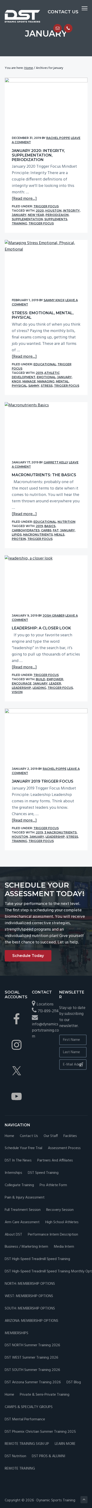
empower (55, 679)
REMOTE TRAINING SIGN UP (27, 1444)
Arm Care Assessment (22, 1222)
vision (17, 692)
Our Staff (51, 1136)
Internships (13, 1173)
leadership (21, 688)
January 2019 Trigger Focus (42, 781)
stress (47, 385)
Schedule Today (28, 955)
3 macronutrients (60, 832)
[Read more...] (24, 198)
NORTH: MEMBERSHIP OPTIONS (30, 1284)
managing (45, 381)
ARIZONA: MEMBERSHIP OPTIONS (31, 1321)
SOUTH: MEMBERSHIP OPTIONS (30, 1309)
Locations (45, 1004)
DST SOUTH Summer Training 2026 (32, 1370)
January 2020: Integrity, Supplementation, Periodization (38, 155)
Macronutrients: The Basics (44, 475)
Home (9, 1136)
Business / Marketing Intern (26, 1247)
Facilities (70, 1136)
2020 (40, 210)
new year (36, 215)
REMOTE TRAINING (20, 1469)
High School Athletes (62, 1222)
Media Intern (64, 1247)
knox (16, 381)
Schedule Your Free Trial (23, 1148)
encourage (22, 683)
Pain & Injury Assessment (25, 1198)
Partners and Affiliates (55, 1161)
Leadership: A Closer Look (41, 628)
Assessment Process (64, 1148)
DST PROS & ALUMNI (48, 1456)
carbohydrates (26, 530)
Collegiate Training (19, 1185)
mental (62, 381)
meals (59, 534)
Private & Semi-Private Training (44, 1395)
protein (19, 539)
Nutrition (66, 521)
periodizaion (57, 215)
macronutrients (38, 534)
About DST (13, 1235)
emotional (46, 377)
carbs (46, 530)
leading (39, 688)
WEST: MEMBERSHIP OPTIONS (29, 1296)
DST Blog (74, 1382)
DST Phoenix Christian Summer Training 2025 (40, 1432)
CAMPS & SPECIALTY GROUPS (29, 1407)
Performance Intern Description (53, 1235)
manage (29, 381)
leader (55, 683)
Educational (44, 364)
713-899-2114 (48, 1011)
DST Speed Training (43, 1173)
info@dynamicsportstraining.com (45, 1030)
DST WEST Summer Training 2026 (31, 1358)
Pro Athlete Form (53, 1185)
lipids (17, 534)
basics (49, 526)
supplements (55, 219)
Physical (19, 385)
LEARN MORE (65, 1444)
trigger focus (41, 223)
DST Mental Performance (25, 1419)
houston (53, 210)
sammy (33, 385)
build (40, 679)
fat (56, 530)
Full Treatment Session (23, 1210)
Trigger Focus (46, 206)
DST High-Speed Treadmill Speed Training (37, 1259)
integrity (71, 210)
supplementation (27, 219)
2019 (39, 373)
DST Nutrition (15, 1456)
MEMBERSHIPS (16, 1333)
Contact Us (29, 1136)
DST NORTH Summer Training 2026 (32, 1345)
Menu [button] (79, 8)
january (19, 215)
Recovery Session (60, 1210)
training (19, 223)
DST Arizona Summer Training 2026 (33, 1382)
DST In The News (18, 1161)
